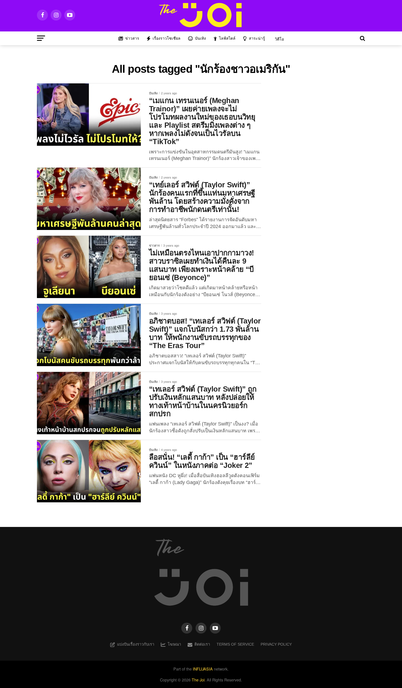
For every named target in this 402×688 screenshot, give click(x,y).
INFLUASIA (203, 669)
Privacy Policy (276, 644)
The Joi (198, 680)
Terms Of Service (235, 644)
